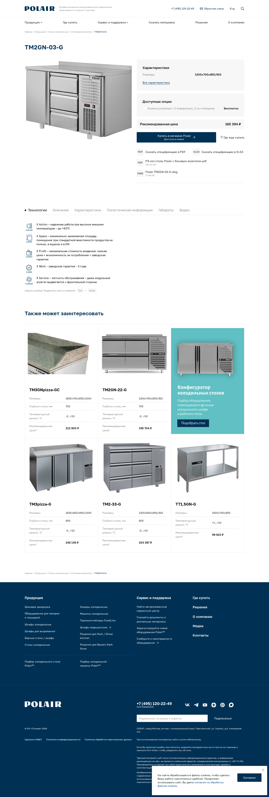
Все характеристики (156, 82)
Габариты (166, 210)
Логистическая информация (130, 210)
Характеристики (87, 210)
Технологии (37, 210)
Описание (61, 210)
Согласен (249, 777)
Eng (232, 8)
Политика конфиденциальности (63, 739)
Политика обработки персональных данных (108, 739)
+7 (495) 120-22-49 (154, 703)
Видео (185, 210)
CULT (39, 739)
